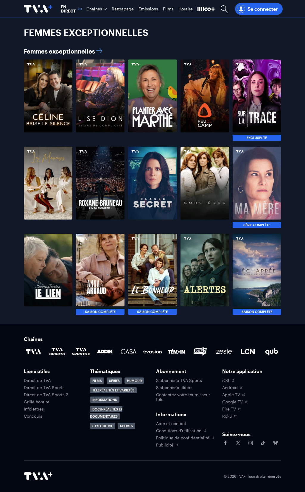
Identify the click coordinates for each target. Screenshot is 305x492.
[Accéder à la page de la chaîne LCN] (247, 351)
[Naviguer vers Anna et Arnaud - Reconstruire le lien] (48, 274)
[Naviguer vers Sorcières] (204, 187)
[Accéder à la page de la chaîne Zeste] (224, 351)
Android (230, 387)
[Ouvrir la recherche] (224, 9)
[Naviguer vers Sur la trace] (257, 100)
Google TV (232, 401)
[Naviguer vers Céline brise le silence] (48, 100)
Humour (134, 381)
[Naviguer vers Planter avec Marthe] (152, 100)
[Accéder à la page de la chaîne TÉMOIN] (176, 351)
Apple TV (231, 394)
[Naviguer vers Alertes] (204, 274)
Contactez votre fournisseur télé (183, 397)
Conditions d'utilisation (178, 430)
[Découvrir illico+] (206, 9)
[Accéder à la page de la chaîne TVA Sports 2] (81, 351)
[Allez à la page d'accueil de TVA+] (38, 9)
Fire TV (229, 409)
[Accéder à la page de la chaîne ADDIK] (104, 351)
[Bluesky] (275, 443)
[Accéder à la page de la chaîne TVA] (33, 351)
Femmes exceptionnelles (59, 51)
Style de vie (102, 426)
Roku (227, 416)
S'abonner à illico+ (174, 387)
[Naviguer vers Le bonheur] (152, 274)
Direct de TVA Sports (44, 387)
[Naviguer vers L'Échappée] (257, 274)
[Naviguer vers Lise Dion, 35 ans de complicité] (100, 100)
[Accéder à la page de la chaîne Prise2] (200, 351)
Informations (104, 400)
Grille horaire (36, 401)
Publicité (164, 445)
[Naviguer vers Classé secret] (152, 187)
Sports (126, 426)
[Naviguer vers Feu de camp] (204, 100)
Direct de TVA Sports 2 (46, 394)
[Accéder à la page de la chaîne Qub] (271, 351)
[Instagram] (250, 443)
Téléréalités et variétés (113, 390)
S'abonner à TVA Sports (179, 380)
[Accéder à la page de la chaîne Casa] (128, 351)
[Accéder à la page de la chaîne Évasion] (152, 351)
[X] (238, 443)
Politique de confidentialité (182, 437)
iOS (225, 380)
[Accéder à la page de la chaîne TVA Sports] (57, 351)
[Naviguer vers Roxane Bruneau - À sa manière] (100, 187)
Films (97, 381)
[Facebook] (225, 443)
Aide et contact (171, 423)
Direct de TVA (37, 380)
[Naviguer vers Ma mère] (257, 187)
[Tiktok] (263, 443)
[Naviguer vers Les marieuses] (48, 187)
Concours (33, 416)
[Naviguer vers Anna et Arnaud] (100, 274)
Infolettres (34, 409)
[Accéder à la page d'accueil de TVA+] (38, 476)
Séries (114, 381)
